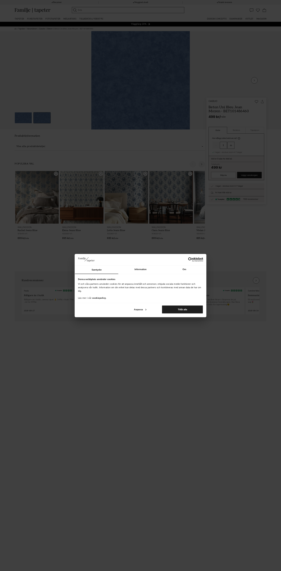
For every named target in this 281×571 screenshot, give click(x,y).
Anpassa (138, 309)
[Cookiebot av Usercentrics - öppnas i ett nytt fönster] (190, 259)
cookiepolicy (99, 298)
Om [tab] (184, 269)
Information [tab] (140, 269)
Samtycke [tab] (97, 269)
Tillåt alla (182, 309)
